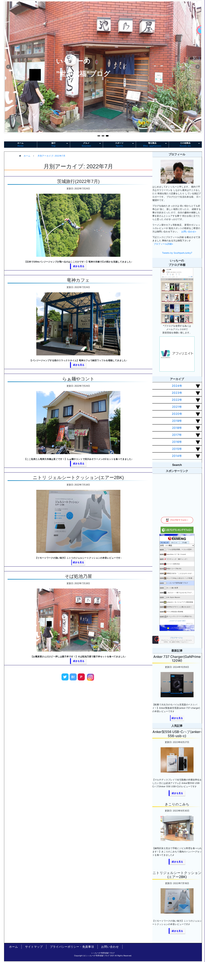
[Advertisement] (78, 723)
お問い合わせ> (188, 231)
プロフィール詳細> (163, 243)
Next (197, 67)
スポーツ (119, 144)
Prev (8, 67)
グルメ (86, 144)
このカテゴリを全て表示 (177, 621)
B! (73, 677)
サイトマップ (34, 946)
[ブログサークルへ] (173, 640)
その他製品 (185, 144)
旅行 (53, 144)
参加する (189, 623)
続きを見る (78, 266)
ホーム (20, 144)
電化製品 (152, 144)
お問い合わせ (110, 946)
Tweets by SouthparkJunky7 (177, 252)
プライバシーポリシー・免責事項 (72, 946)
